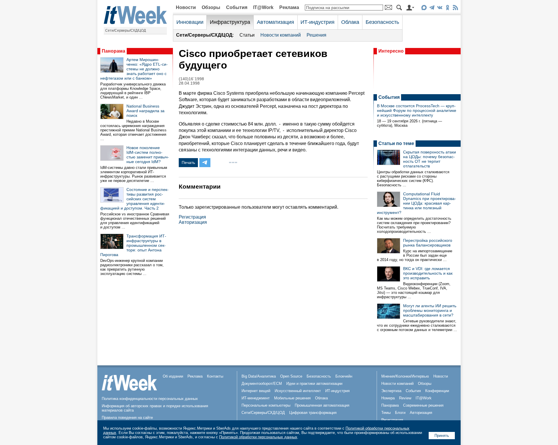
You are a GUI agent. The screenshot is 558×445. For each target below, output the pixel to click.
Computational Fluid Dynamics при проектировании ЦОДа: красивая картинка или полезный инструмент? (416, 203)
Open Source (291, 376)
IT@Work (263, 7)
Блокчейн (343, 376)
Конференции (437, 391)
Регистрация (192, 217)
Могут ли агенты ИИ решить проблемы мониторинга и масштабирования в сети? (429, 310)
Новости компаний (280, 35)
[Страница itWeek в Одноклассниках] (447, 8)
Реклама (289, 7)
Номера (388, 398)
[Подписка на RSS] (455, 8)
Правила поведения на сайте (127, 417)
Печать (188, 162)
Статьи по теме (396, 143)
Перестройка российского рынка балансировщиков (427, 242)
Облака (350, 22)
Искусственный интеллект (298, 391)
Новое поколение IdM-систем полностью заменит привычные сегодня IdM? (147, 154)
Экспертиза (391, 391)
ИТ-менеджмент (256, 398)
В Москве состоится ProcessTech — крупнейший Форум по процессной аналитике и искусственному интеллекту (416, 110)
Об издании (173, 376)
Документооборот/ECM (262, 383)
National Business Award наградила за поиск (145, 111)
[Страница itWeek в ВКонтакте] (439, 8)
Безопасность (382, 22)
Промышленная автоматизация (322, 405)
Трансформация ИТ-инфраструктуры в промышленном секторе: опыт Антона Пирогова (133, 245)
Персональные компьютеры (266, 405)
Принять (441, 435)
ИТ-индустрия (318, 22)
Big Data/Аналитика (259, 376)
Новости (186, 7)
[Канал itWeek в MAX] (424, 8)
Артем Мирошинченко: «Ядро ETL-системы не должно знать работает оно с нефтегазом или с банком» (134, 69)
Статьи (247, 35)
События (236, 7)
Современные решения (423, 405)
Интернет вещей (256, 391)
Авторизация (193, 222)
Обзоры (211, 7)
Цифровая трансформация (313, 412)
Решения (316, 35)
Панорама (113, 51)
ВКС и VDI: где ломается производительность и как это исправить (428, 273)
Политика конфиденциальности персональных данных (150, 398)
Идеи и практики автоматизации (314, 383)
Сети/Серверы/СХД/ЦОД (125, 30)
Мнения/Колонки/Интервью (405, 376)
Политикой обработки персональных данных (258, 437)
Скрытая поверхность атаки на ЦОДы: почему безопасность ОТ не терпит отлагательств (429, 159)
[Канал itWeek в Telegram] (432, 8)
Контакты (215, 376)
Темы (386, 412)
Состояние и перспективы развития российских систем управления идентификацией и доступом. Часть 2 (134, 198)
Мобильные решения (292, 398)
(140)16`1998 (191, 79)
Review (405, 398)
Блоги (400, 412)
